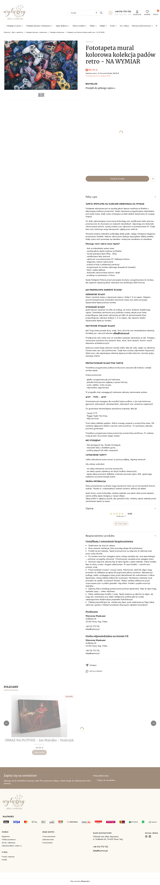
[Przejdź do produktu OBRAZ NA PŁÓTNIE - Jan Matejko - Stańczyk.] (39, 716)
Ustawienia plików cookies (11, 846)
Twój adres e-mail (101, 776)
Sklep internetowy (79, 881)
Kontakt (4, 860)
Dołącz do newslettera (106, 780)
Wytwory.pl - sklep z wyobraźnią (13, 32)
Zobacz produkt (39, 752)
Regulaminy (6, 836)
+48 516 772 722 (123, 11)
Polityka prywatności (9, 839)
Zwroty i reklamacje (8, 843)
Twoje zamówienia (48, 836)
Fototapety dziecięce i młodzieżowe (36, 32)
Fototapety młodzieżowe (57, 32)
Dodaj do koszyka (117, 178)
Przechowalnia (47, 843)
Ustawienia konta (48, 839)
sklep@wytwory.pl (92, 629)
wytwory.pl (89, 41)
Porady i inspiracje (8, 856)
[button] (101, 13)
